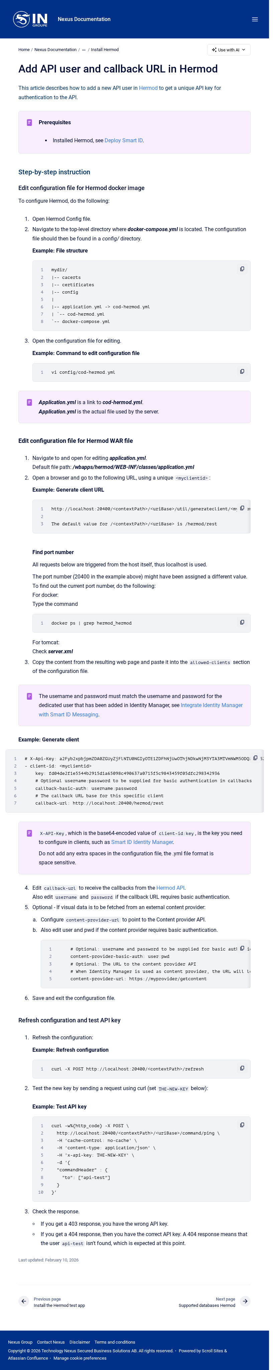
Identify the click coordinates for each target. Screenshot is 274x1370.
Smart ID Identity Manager (142, 842)
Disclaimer (80, 1342)
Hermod (148, 88)
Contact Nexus (51, 1342)
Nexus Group (20, 1342)
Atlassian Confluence (28, 1358)
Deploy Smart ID (124, 140)
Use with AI (229, 49)
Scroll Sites (212, 1350)
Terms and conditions (115, 1342)
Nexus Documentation (84, 19)
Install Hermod (105, 49)
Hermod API (170, 888)
